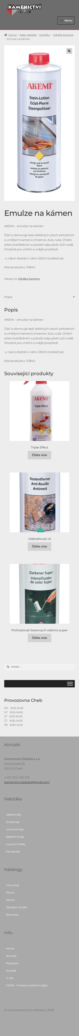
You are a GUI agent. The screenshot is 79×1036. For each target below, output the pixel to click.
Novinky (11, 956)
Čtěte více (39, 455)
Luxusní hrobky (16, 844)
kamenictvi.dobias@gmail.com (27, 782)
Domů (12, 35)
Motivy (10, 900)
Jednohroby (13, 814)
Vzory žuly (12, 885)
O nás (9, 978)
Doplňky (44, 35)
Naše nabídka (28, 35)
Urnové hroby (15, 829)
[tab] (39, 297)
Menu (68, 20)
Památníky (13, 851)
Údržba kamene (63, 35)
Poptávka (12, 963)
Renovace (12, 914)
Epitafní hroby (15, 836)
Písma (10, 892)
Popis (8, 297)
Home (10, 948)
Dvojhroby (13, 822)
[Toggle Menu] (70, 684)
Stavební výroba (16, 907)
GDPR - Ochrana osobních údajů (27, 985)
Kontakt (11, 970)
